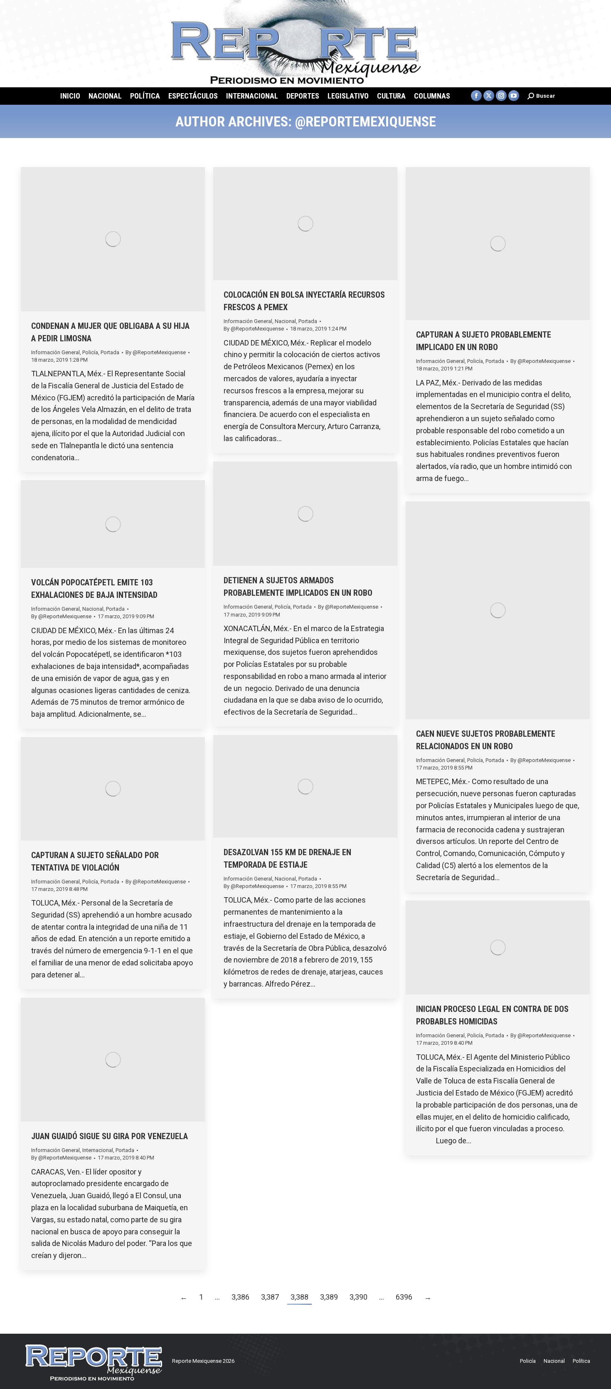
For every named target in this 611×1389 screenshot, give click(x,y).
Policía (90, 352)
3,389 (329, 1297)
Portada (110, 352)
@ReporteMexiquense (365, 121)
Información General (55, 352)
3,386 (240, 1297)
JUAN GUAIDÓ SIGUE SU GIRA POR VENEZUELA (109, 1136)
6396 (404, 1297)
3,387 (270, 1297)
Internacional (97, 1150)
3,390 (358, 1297)
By (156, 352)
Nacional (285, 321)
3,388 (299, 1297)
